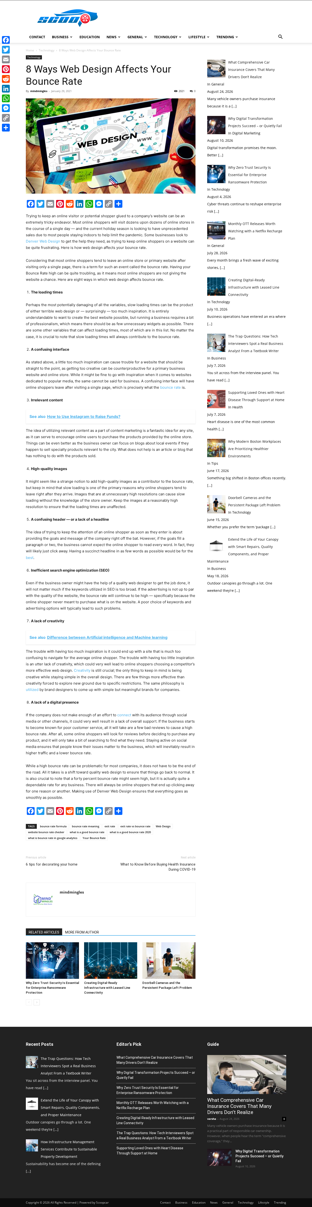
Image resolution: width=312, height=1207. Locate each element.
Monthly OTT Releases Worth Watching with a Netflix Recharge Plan (153, 1105)
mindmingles (38, 91)
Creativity (82, 670)
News (112, 37)
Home (30, 50)
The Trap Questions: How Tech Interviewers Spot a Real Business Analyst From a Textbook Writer (155, 1135)
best (29, 557)
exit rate (110, 826)
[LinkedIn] (6, 89)
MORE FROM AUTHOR (82, 932)
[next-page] (37, 1002)
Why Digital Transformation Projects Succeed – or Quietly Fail (156, 1075)
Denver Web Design (43, 241)
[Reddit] (6, 79)
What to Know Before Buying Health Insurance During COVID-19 (157, 867)
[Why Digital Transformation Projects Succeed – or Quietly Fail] (219, 1157)
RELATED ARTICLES (44, 932)
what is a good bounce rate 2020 (130, 832)
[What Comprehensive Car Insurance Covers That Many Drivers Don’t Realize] (246, 1074)
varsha (211, 1119)
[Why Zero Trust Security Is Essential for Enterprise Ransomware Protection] (52, 960)
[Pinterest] (6, 69)
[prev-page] (29, 1002)
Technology (165, 37)
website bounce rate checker (46, 832)
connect (124, 715)
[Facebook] (6, 40)
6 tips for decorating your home (52, 864)
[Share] (6, 127)
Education (89, 37)
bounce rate (170, 387)
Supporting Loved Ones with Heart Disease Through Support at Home (150, 1150)
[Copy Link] (6, 118)
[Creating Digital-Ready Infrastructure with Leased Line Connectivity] (110, 960)
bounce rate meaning (85, 826)
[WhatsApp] (6, 98)
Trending (225, 37)
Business (60, 37)
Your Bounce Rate (94, 838)
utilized (32, 689)
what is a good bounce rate (87, 832)
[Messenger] (6, 108)
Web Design (163, 826)
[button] (280, 37)
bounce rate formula (53, 826)
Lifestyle (196, 37)
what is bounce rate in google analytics (52, 838)
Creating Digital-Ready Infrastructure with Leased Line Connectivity (107, 987)
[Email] (6, 59)
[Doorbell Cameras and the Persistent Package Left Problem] (168, 960)
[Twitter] (6, 50)
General (135, 37)
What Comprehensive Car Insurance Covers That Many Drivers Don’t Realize (155, 1060)
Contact (37, 37)
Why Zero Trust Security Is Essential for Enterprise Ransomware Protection (52, 987)
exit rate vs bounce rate (135, 826)
